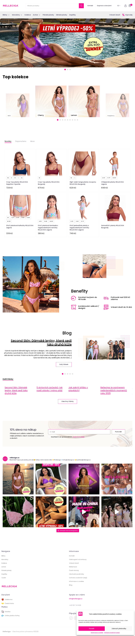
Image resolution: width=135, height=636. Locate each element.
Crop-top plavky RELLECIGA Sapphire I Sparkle (17, 183)
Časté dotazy (74, 570)
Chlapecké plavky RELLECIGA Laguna (112, 183)
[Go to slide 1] (65, 69)
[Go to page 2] (60, 120)
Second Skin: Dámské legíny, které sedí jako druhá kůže (41, 343)
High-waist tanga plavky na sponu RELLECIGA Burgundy (83, 183)
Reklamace (73, 567)
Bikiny (3, 556)
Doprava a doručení (104, 6)
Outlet (3, 578)
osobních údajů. (79, 437)
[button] (125, 5)
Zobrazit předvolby (119, 629)
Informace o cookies (97, 632)
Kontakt (90, 6)
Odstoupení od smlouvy (77, 559)
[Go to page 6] (70, 120)
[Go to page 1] (57, 120)
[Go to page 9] (77, 120)
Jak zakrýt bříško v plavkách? (78, 389)
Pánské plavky (6, 570)
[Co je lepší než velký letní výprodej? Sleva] (51, 479)
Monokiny (4, 559)
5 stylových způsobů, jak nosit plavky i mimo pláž (49, 389)
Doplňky (4, 574)
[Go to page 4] (65, 120)
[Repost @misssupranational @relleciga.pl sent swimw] (116, 511)
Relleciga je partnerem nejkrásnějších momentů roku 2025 (113, 390)
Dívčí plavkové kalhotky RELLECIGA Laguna (19, 226)
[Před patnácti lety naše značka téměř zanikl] (83, 511)
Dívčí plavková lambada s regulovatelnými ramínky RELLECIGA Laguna (48, 227)
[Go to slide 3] (70, 69)
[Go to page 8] (75, 120)
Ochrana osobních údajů (112, 632)
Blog (70, 585)
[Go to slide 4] (70, 374)
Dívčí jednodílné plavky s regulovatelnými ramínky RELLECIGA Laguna (79, 227)
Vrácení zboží (114, 15)
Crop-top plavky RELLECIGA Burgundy (48, 183)
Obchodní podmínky (76, 574)
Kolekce (4, 563)
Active (3, 567)
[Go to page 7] (72, 120)
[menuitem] (20, 390)
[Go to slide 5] (72, 374)
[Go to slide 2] (67, 69)
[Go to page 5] (67, 120)
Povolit (91, 629)
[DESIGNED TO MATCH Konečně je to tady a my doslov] (116, 479)
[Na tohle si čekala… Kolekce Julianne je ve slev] (18, 511)
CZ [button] (118, 6)
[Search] (81, 5)
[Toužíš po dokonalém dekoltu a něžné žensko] (18, 479)
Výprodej (128, 15)
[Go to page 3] (62, 120)
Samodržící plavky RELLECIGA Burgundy (112, 226)
